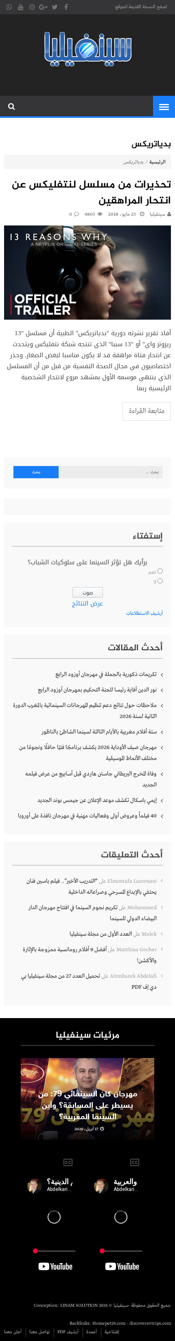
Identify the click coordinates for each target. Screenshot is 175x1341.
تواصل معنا (39, 1332)
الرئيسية (157, 162)
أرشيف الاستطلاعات (144, 613)
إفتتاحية (112, 1332)
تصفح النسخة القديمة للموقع (141, 7)
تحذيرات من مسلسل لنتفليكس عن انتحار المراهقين (91, 193)
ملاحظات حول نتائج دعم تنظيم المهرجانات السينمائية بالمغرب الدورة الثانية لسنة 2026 (85, 711)
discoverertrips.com (150, 1323)
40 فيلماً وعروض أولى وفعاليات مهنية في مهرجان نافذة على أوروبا (87, 816)
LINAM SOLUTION (79, 1305)
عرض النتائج (87, 603)
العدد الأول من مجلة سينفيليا (101, 934)
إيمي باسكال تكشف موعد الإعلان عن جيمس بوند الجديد (97, 800)
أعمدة (91, 1332)
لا (154, 582)
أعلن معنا (13, 1332)
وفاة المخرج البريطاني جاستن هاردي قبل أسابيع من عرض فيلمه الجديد (91, 779)
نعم (152, 572)
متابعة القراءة (146, 411)
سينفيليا (157, 214)
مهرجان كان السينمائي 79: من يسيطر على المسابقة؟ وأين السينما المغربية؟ (87, 1105)
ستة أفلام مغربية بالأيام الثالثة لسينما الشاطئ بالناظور (99, 732)
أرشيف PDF (68, 1332)
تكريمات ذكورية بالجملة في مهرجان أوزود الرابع (106, 674)
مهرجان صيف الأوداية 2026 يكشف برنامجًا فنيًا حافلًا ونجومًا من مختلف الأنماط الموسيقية (88, 753)
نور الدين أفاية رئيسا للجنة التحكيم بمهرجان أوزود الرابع (97, 690)
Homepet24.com (108, 1323)
